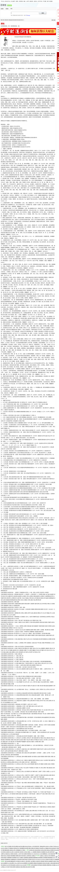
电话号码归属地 (21, 846)
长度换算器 (25, 857)
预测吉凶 (48, 850)
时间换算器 (14, 857)
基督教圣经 (45, 853)
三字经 (48, 853)
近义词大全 (38, 859)
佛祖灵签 (39, 852)
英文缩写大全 (52, 859)
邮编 (24, 1)
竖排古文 (23, 861)
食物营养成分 (49, 865)
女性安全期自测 (34, 865)
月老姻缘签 (43, 852)
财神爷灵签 (52, 852)
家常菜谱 (21, 1)
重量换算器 (35, 857)
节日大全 (3, 1)
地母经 (51, 853)
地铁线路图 (13, 855)
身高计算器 (22, 866)
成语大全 (35, 1)
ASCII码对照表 (11, 863)
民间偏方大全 (55, 865)
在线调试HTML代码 (6, 865)
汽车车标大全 (55, 846)
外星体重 (42, 861)
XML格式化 (17, 865)
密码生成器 (12, 865)
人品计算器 (32, 861)
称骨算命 (52, 850)
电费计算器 (28, 848)
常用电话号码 (16, 848)
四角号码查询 (25, 859)
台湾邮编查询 (18, 850)
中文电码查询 (19, 859)
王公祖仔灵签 (16, 852)
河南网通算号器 (22, 848)
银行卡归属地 (49, 1)
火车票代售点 (28, 855)
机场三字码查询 (7, 855)
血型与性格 (27, 866)
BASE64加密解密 (23, 863)
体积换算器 (40, 857)
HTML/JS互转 (17, 863)
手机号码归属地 (15, 846)
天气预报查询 (10, 848)
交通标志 (33, 855)
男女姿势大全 (42, 848)
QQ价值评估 (37, 861)
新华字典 (40, 1)
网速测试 (37, 848)
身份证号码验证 (28, 846)
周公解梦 (13, 1)
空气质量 (23, 850)
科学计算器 (51, 855)
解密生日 (30, 853)
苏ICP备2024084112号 (11, 870)
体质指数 (44, 865)
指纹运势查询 (37, 850)
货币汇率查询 (5, 848)
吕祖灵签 (8, 852)
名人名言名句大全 (35, 853)
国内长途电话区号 (53, 848)
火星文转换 (27, 861)
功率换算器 (45, 857)
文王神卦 (25, 852)
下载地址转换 (42, 846)
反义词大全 (42, 859)
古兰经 (41, 853)
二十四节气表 (20, 853)
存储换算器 (9, 857)
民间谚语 (15, 853)
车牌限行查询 (18, 855)
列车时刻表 (23, 855)
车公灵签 (12, 852)
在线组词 (47, 859)
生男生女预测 (43, 850)
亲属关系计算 (12, 850)
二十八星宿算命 (33, 852)
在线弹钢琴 (50, 861)
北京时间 (47, 846)
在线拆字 (55, 861)
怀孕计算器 (32, 866)
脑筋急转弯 (13, 861)
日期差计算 (33, 848)
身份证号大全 (8, 1)
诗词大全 (33, 859)
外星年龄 (46, 861)
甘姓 (52, 20)
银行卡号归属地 (8, 846)
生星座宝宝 (18, 866)
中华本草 (8, 866)
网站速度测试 (40, 863)
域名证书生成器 (46, 863)
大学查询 (51, 846)
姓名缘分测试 (32, 850)
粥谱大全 (4, 866)
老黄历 (17, 1)
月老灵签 (21, 852)
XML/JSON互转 (23, 865)
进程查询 (35, 863)
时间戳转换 (5, 863)
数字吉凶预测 (8, 861)
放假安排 (31, 1)
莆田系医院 (7, 850)
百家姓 (3, 5)
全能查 (10, 5)
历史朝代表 (25, 853)
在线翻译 (21, 857)
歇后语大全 (8, 853)
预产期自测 (40, 865)
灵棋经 (28, 852)
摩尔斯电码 (4, 857)
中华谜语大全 (18, 861)
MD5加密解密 (30, 863)
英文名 (18, 857)
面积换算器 (50, 857)
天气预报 (44, 1)
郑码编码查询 (7, 859)
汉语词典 (29, 859)
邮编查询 (47, 848)
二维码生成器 (52, 863)
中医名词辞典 (12, 866)
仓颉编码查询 (13, 859)
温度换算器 (30, 857)
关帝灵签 (4, 852)
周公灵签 (47, 852)
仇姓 (54, 20)
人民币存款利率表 (35, 846)
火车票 (27, 1)
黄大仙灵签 (56, 850)
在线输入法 (42, 855)
